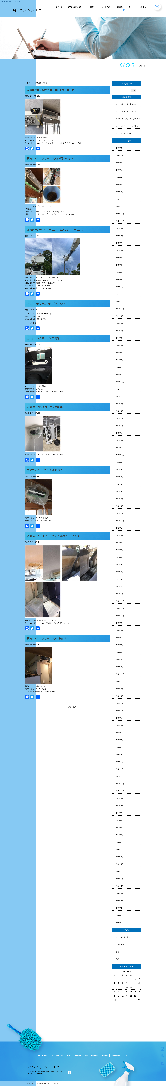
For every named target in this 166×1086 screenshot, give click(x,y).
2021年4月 (119, 572)
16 (135, 987)
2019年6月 (119, 711)
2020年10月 (120, 616)
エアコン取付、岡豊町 (124, 133)
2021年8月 (119, 543)
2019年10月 (120, 681)
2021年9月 (119, 535)
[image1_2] (43, 580)
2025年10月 (120, 221)
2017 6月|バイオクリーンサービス (10, 1)
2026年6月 (119, 163)
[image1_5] (38, 382)
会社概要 (142, 6)
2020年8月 (119, 630)
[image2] (80, 580)
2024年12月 (120, 294)
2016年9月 (119, 857)
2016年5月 (119, 886)
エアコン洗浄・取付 (75, 6)
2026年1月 (119, 199)
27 (122, 996)
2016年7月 (119, 871)
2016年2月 (119, 908)
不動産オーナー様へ (124, 6)
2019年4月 (119, 725)
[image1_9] (43, 134)
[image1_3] (38, 514)
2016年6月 (119, 879)
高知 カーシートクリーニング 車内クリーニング (53, 536)
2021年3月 (119, 579)
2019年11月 (120, 674)
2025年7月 (119, 243)
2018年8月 (119, 740)
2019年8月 (119, 696)
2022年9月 (119, 462)
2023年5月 (119, 433)
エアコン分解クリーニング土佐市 (128, 119)
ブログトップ (127, 84)
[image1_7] (38, 274)
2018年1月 (119, 769)
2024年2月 (119, 367)
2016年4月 (119, 893)
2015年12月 (120, 923)
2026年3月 (119, 184)
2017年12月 (120, 776)
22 (131, 991)
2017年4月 (119, 835)
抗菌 (92, 6)
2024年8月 (119, 323)
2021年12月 (120, 521)
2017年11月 (120, 784)
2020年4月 (119, 659)
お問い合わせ (158, 6)
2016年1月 (119, 915)
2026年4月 (119, 177)
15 (131, 987)
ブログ (126, 1055)
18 (114, 991)
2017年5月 (119, 828)
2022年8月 (119, 469)
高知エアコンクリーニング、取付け (46, 638)
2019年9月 (119, 689)
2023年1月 (119, 448)
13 (122, 987)
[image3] (43, 616)
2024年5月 (119, 345)
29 (131, 996)
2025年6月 (119, 250)
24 (139, 991)
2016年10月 (120, 849)
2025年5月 (119, 258)
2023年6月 (119, 426)
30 (135, 996)
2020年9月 (119, 623)
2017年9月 (119, 798)
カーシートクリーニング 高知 (43, 338)
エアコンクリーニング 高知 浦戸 (45, 470)
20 (122, 991)
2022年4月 (119, 499)
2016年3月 (119, 901)
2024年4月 (119, 353)
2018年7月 (119, 747)
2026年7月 (119, 155)
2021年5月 (119, 564)
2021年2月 (119, 586)
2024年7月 (119, 331)
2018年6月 (119, 754)
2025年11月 (120, 214)
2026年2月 (119, 192)
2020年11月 (120, 608)
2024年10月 (120, 309)
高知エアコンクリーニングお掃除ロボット (50, 158)
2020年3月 (119, 667)
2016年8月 (119, 864)
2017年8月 (119, 806)
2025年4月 (119, 265)
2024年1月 (119, 374)
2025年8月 (119, 236)
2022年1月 (119, 513)
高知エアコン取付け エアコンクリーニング (50, 90)
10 (139, 983)
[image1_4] (43, 451)
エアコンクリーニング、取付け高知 (46, 303)
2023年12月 (120, 382)
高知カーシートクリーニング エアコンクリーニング (55, 229)
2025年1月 (119, 287)
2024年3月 (119, 360)
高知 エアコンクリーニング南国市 (45, 407)
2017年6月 (119, 820)
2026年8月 (119, 148)
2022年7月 (119, 477)
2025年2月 (119, 279)
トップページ (57, 6)
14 (127, 987)
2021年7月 (119, 550)
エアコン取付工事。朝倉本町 (126, 104)
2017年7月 (119, 813)
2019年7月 (119, 703)
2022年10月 (120, 455)
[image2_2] (66, 274)
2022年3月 (119, 506)
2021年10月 (120, 528)
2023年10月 (120, 396)
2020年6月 (119, 645)
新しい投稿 (73, 707)
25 (114, 996)
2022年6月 (119, 484)
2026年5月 (119, 170)
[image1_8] (43, 202)
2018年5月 (119, 762)
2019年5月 (119, 718)
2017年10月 (120, 791)
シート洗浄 (105, 6)
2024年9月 (119, 316)
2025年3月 (119, 272)
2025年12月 (120, 206)
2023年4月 (119, 440)
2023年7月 (119, 418)
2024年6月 (119, 338)
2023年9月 (119, 404)
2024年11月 (120, 301)
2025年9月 (119, 228)
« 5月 (114, 1000)
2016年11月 (120, 842)
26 (118, 996)
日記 (117, 959)
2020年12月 (120, 601)
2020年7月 (119, 638)
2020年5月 (119, 652)
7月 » (139, 1000)
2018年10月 (120, 733)
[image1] (38, 682)
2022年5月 (119, 491)
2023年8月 (119, 411)
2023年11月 (120, 389)
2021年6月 (119, 557)
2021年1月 (119, 594)
